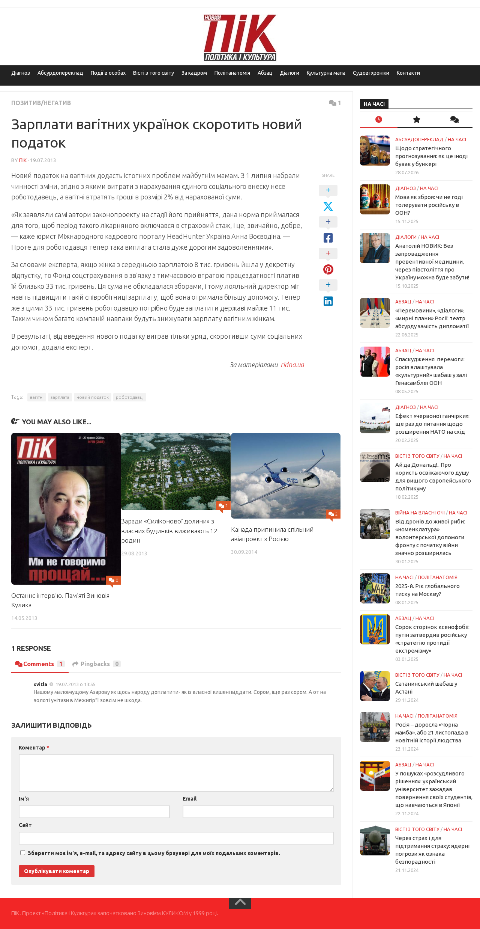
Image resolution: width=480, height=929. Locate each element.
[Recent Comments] (453, 120)
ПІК (23, 160)
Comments (43, 664)
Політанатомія (232, 73)
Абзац (265, 73)
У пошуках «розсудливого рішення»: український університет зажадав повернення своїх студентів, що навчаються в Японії (433, 789)
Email (189, 799)
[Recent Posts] (379, 120)
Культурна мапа (326, 73)
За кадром (194, 73)
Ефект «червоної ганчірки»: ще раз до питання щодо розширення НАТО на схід (432, 424)
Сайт (25, 825)
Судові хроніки (371, 73)
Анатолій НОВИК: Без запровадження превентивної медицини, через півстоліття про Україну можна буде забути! (432, 262)
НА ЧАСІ (457, 139)
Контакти (408, 73)
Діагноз (20, 73)
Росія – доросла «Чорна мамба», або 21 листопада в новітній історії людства (431, 732)
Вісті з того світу (153, 73)
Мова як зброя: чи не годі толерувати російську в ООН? (429, 205)
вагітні (37, 397)
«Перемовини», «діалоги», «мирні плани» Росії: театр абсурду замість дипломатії (432, 318)
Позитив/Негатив (41, 103)
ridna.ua (291, 364)
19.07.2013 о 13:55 (76, 684)
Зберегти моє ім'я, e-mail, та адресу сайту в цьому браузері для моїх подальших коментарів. (154, 853)
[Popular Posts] (416, 120)
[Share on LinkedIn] (328, 293)
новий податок (92, 397)
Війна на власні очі (420, 512)
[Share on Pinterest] (328, 262)
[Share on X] (328, 199)
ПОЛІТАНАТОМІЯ (438, 577)
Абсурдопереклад (60, 73)
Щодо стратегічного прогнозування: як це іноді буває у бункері (431, 156)
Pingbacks (99, 664)
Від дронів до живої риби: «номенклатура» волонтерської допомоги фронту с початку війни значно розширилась (430, 537)
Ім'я (24, 799)
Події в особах (108, 73)
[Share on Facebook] (328, 230)
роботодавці (130, 397)
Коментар (34, 748)
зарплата (60, 397)
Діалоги (289, 73)
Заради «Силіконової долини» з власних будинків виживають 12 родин (169, 530)
